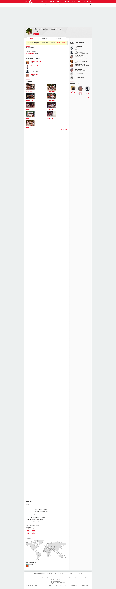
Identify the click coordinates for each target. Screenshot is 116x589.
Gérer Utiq (86, 577)
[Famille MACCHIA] (71, 78)
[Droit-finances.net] (51, 585)
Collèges (45, 4)
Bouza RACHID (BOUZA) (73, 92)
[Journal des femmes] (29, 585)
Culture (59, 1)
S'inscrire (27, 4)
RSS (60, 577)
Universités (57, 4)
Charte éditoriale (42, 577)
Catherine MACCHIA (79, 46)
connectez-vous (60, 42)
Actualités (44, 1)
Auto (73, 1)
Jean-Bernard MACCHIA (80, 60)
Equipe (37, 577)
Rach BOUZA (87, 93)
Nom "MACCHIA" (79, 73)
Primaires (51, 4)
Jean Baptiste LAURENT (36, 70)
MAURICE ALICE (30, 53)
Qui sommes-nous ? (31, 577)
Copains (60, 38)
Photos (46, 38)
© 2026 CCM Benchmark (64, 579)
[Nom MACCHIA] (71, 74)
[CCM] (37, 585)
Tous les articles (56, 577)
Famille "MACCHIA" (79, 77)
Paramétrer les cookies (80, 577)
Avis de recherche (84, 4)
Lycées (40, 4)
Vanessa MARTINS (35, 65)
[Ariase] (74, 585)
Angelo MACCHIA (79, 51)
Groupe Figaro (56, 579)
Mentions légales (50, 579)
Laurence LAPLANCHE (36, 61)
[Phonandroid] (85, 585)
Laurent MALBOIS (35, 74)
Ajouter (36, 34)
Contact (51, 577)
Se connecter (34, 4)
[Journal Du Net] (44, 585)
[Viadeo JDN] (66, 585)
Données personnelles (71, 577)
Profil (33, 38)
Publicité (47, 577)
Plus (79, 1)
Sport (52, 1)
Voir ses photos (64, 129)
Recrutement (63, 577)
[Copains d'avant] (59, 585)
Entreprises (65, 4)
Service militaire (73, 4)
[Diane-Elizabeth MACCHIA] (29, 31)
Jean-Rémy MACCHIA (80, 64)
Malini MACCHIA (78, 69)
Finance (67, 1)
